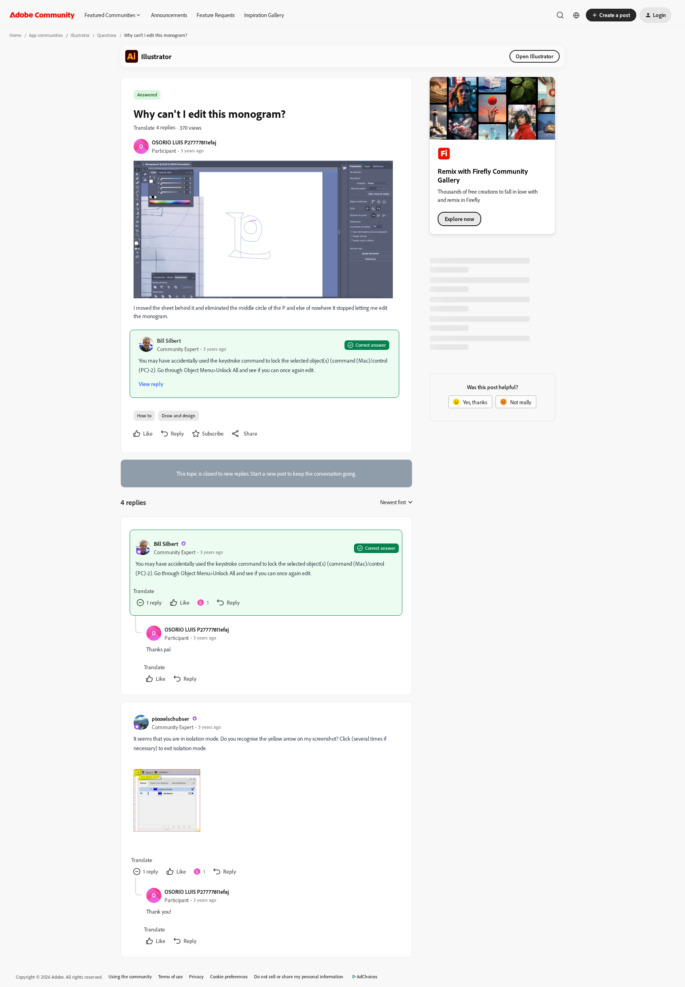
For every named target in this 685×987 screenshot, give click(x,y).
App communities (46, 35)
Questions (107, 35)
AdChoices (367, 976)
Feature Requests (216, 15)
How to (144, 416)
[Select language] (576, 15)
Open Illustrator (534, 56)
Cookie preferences (229, 976)
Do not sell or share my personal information (298, 976)
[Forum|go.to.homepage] (42, 15)
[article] (266, 573)
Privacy (196, 976)
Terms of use (170, 976)
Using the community (130, 976)
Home (15, 35)
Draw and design (178, 416)
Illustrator (80, 35)
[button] (611, 15)
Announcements (169, 15)
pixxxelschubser (170, 718)
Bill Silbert (169, 340)
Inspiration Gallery (264, 15)
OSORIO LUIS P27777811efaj (184, 142)
